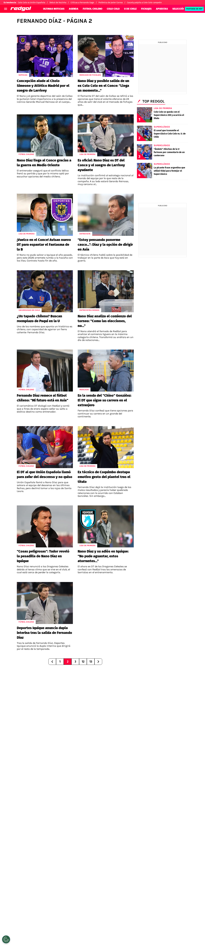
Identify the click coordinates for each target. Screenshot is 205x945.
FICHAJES (146, 8)
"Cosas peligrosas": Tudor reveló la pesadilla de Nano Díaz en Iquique (43, 556)
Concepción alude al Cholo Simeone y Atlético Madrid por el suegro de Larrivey (43, 86)
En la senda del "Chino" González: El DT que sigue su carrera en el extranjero (104, 400)
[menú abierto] (6, 9)
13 (90, 661)
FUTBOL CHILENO (92, 8)
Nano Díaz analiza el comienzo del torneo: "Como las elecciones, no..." (105, 321)
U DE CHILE (130, 8)
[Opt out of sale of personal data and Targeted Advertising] (6, 939)
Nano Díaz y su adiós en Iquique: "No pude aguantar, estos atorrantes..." (103, 556)
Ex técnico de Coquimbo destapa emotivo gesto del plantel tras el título (104, 477)
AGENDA (73, 8)
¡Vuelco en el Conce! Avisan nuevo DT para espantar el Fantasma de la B (44, 245)
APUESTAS (162, 8)
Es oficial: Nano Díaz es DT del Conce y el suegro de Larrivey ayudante (101, 165)
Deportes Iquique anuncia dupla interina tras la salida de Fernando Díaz (44, 633)
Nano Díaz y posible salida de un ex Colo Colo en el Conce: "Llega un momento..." (103, 86)
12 (83, 661)
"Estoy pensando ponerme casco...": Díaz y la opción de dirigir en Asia (105, 245)
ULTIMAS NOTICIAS (53, 8)
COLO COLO (113, 8)
